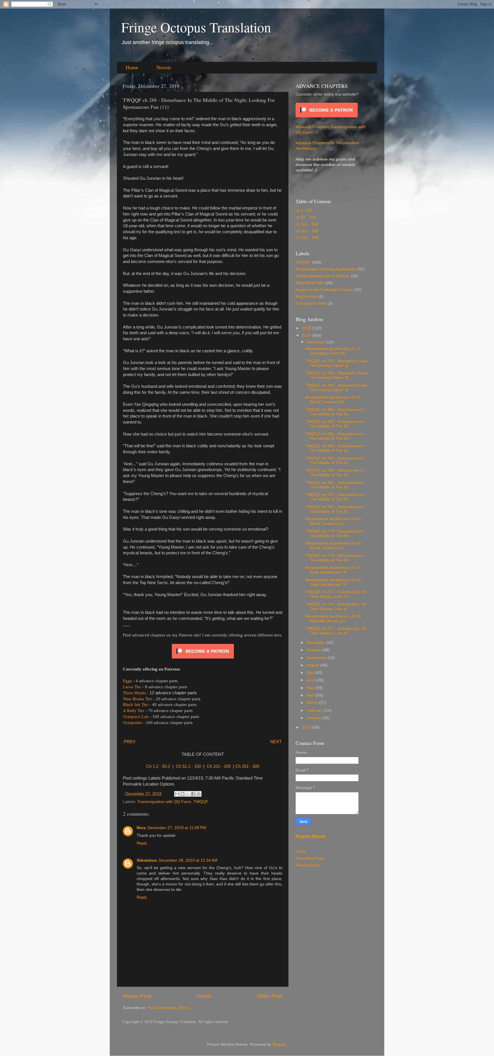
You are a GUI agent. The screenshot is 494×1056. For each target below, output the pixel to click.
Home (132, 67)
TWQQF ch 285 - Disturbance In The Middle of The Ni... (334, 448)
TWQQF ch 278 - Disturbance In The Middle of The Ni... (334, 557)
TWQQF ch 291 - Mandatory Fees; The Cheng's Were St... (336, 363)
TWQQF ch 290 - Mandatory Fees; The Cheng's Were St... (336, 375)
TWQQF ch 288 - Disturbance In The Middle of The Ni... (334, 412)
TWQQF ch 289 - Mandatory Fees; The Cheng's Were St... (336, 387)
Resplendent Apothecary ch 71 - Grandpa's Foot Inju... (334, 351)
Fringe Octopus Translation (196, 27)
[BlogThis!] (182, 794)
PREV (130, 741)
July (310, 673)
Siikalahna (147, 860)
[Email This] (177, 794)
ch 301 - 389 (307, 238)
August (313, 665)
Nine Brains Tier (137, 699)
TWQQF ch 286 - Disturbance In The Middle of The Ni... (334, 436)
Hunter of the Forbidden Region (324, 290)
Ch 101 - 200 (219, 766)
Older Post (270, 996)
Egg (126, 681)
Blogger (279, 1044)
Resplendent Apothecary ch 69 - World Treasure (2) (334, 521)
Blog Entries (306, 296)
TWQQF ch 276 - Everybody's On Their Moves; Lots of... (335, 606)
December (316, 342)
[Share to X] (188, 794)
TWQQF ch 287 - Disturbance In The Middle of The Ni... (334, 424)
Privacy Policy (308, 865)
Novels (163, 67)
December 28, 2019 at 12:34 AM (188, 860)
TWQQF (200, 802)
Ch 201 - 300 (247, 766)
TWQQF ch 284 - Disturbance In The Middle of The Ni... (334, 460)
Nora (141, 828)
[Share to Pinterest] (199, 794)
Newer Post (137, 996)
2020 (307, 328)
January (314, 718)
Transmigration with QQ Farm (164, 802)
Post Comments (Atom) (169, 1008)
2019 (307, 335)
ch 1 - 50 (304, 210)
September (317, 658)
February (315, 710)
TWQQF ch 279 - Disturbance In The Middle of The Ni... (334, 533)
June (311, 680)
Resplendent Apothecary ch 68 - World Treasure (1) (334, 545)
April (311, 695)
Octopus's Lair (136, 716)
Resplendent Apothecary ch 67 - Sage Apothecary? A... (334, 569)
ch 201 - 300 (307, 231)
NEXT (276, 741)
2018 (307, 727)
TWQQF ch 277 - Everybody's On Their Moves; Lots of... (335, 594)
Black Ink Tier (135, 704)
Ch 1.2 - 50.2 (158, 766)
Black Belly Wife (310, 283)
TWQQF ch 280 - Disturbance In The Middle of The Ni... (334, 509)
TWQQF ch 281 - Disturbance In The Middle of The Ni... (334, 497)
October (314, 650)
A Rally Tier (133, 710)
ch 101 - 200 (307, 224)
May (310, 688)
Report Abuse (311, 836)
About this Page (310, 858)
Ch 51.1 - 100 (188, 766)
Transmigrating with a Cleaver (323, 276)
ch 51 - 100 (306, 217)
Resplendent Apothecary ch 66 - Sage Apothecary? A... (334, 582)
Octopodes (132, 722)
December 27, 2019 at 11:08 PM (177, 828)
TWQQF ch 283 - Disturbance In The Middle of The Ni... (334, 472)
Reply (142, 843)
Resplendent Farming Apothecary (326, 269)
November (316, 642)
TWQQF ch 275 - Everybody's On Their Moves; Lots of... (335, 630)
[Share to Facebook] (193, 794)
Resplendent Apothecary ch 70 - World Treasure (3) (334, 399)
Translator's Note (311, 303)
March (312, 703)
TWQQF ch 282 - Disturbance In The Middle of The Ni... (334, 484)
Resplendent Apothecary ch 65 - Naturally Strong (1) (334, 618)
